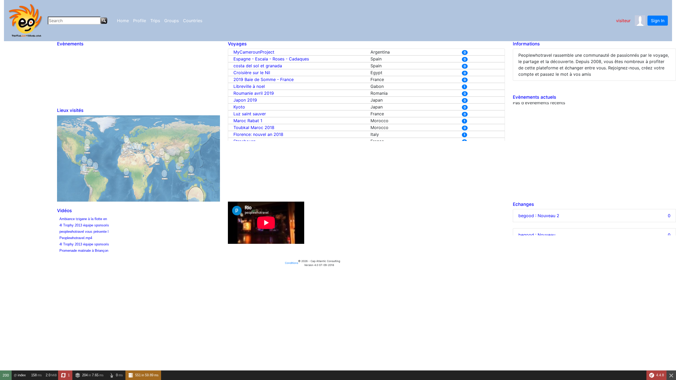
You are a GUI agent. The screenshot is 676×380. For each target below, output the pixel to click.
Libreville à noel (249, 86)
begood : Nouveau (536, 235)
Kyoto (239, 107)
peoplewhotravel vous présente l (84, 232)
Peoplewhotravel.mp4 (75, 238)
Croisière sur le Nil (251, 72)
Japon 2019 (245, 100)
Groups (171, 20)
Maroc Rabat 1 (247, 120)
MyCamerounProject (253, 52)
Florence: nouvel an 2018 (258, 134)
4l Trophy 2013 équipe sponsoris (84, 225)
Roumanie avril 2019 (253, 93)
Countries (192, 20)
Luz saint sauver (249, 113)
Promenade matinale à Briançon (83, 251)
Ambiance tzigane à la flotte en (83, 219)
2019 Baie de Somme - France (263, 79)
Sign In (657, 20)
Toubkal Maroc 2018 (253, 127)
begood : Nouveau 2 (538, 215)
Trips (155, 20)
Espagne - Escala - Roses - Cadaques (271, 58)
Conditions (291, 262)
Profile (139, 20)
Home (123, 20)
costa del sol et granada (257, 65)
